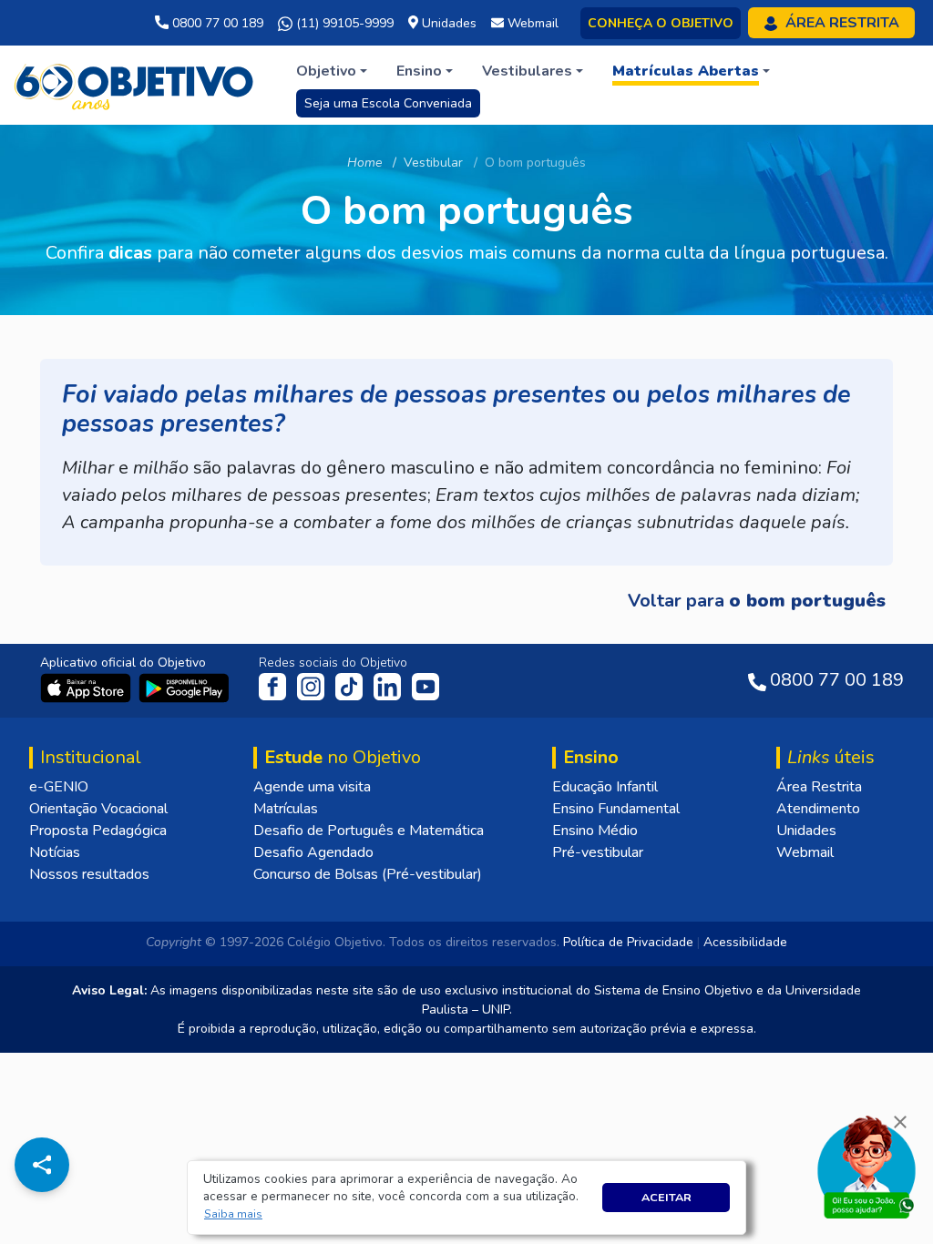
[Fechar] (900, 1122)
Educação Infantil (605, 787)
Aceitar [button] (666, 1197)
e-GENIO (58, 787)
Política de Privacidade (628, 942)
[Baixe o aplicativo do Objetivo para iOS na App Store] (87, 686)
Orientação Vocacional (98, 809)
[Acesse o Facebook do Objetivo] (276, 686)
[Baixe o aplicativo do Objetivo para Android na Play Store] (184, 686)
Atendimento (818, 809)
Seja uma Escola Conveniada (388, 103)
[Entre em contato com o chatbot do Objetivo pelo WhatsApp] (866, 1166)
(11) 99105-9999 (343, 23)
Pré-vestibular (597, 852)
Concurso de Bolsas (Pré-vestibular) (367, 874)
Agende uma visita (312, 787)
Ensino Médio (595, 831)
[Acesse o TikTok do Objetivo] (351, 686)
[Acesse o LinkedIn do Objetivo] (389, 686)
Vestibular (433, 162)
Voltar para (757, 600)
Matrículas (285, 809)
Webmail (805, 852)
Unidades (806, 831)
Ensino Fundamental (616, 809)
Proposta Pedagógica (98, 831)
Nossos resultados (89, 874)
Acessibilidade (745, 942)
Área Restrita (819, 787)
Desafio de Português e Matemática (368, 831)
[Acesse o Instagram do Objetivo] (312, 686)
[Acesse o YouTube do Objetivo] (425, 686)
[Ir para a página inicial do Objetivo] (135, 84)
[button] (233, 1214)
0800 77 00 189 (216, 23)
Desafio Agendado (313, 852)
